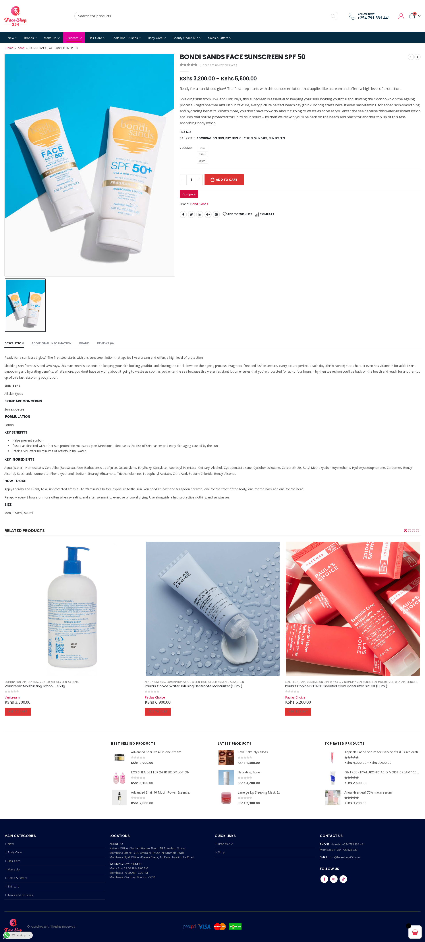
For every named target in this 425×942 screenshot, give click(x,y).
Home (9, 48)
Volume (185, 148)
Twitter (191, 214)
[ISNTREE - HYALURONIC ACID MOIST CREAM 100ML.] (333, 777)
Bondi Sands (199, 204)
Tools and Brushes (125, 38)
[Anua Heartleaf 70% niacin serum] (333, 797)
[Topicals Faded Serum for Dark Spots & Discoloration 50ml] (333, 757)
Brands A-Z (225, 844)
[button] (406, 530)
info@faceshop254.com (345, 857)
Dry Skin (231, 138)
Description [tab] (14, 343)
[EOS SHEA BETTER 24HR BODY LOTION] (119, 777)
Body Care (155, 38)
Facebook (183, 214)
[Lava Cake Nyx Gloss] (226, 757)
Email (216, 214)
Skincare (72, 38)
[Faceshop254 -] (15, 16)
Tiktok (343, 879)
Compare (189, 194)
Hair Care (95, 38)
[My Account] (401, 16)
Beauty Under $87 (185, 38)
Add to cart (227, 179)
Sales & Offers (17, 878)
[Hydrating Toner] (226, 777)
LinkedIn (199, 214)
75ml (202, 148)
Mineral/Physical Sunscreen (218, 681)
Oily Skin (246, 138)
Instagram (334, 879)
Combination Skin (210, 138)
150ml (202, 154)
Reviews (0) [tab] (105, 343)
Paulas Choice (14, 697)
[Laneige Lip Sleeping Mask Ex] (226, 797)
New (11, 38)
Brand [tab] (84, 343)
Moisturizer (68, 681)
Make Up (50, 38)
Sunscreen (277, 138)
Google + (208, 214)
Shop (21, 48)
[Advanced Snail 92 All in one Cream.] (119, 757)
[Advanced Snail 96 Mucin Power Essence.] (119, 797)
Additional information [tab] (51, 343)
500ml (202, 160)
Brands (29, 38)
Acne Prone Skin (14, 681)
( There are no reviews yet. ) (218, 65)
